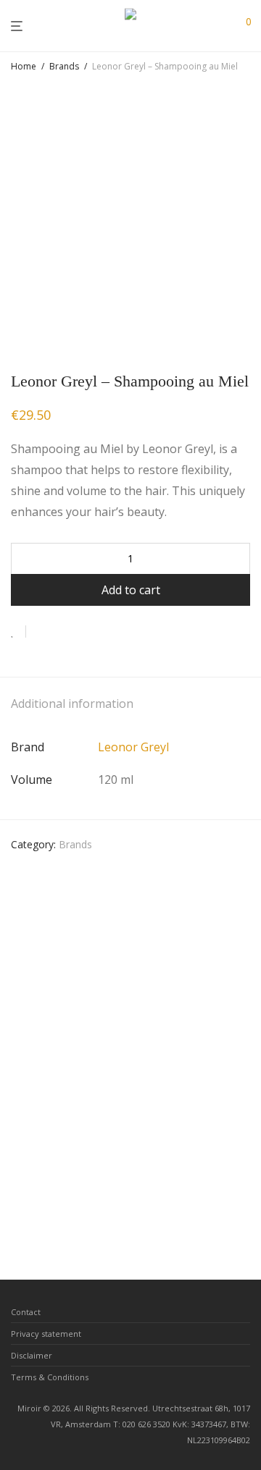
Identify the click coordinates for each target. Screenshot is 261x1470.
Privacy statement (46, 1333)
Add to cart (131, 590)
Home (23, 66)
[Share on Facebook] (42, 631)
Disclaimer (31, 1355)
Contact (26, 1311)
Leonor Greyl (133, 747)
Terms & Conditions (49, 1377)
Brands (64, 66)
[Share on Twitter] (63, 631)
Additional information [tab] (72, 703)
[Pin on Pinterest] (84, 631)
